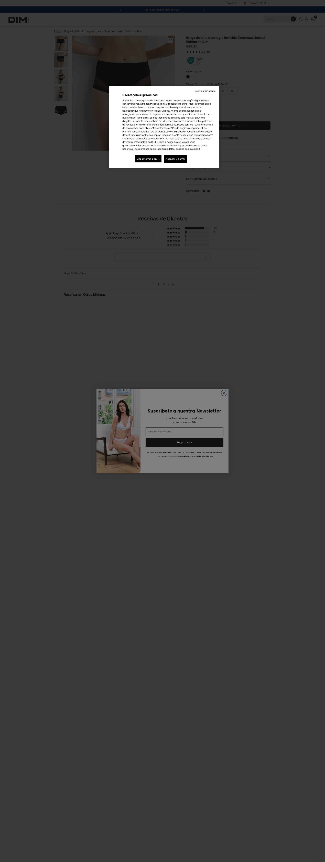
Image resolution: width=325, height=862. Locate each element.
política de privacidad (188, 149)
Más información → (148, 158)
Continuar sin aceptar (205, 91)
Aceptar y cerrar (175, 158)
